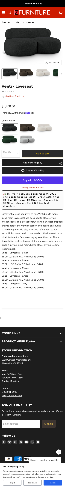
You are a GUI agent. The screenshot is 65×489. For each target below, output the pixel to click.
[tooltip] (60, 163)
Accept (52, 483)
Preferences (32, 483)
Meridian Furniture (14, 96)
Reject (12, 483)
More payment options (32, 187)
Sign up (48, 424)
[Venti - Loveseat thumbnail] (10, 74)
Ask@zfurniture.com (12, 395)
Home (6, 22)
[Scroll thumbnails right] (60, 74)
